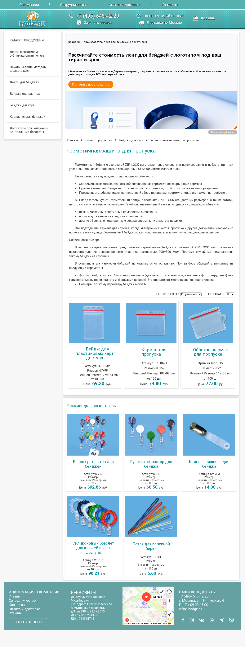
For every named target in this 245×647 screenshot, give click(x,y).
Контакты (170, 5)
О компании (29, 5)
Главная (72, 140)
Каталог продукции (98, 140)
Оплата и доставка (124, 5)
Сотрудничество (73, 5)
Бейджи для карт (131, 140)
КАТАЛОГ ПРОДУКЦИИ (27, 40)
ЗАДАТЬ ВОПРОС (27, 622)
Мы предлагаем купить (92, 200)
